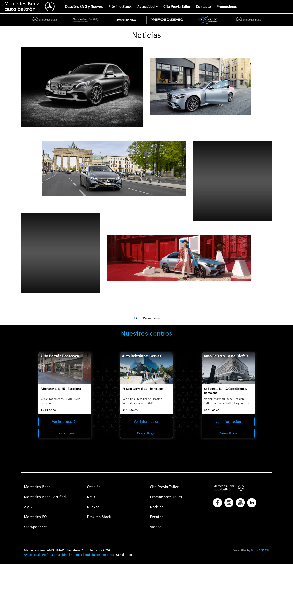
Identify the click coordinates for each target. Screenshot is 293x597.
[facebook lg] (217, 502)
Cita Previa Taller (176, 6)
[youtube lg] (240, 502)
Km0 (91, 496)
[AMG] (126, 20)
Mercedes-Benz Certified (45, 496)
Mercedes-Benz (37, 486)
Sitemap (76, 555)
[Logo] (1, 5)
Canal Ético (124, 555)
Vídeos (155, 526)
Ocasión (93, 486)
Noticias (156, 507)
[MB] (44, 20)
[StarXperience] (207, 20)
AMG (28, 507)
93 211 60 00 (48, 410)
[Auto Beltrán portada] (29, 5)
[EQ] (167, 20)
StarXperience (36, 526)
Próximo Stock (120, 6)
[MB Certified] (85, 20)
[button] (5, 591)
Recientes (151, 318)
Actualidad (146, 6)
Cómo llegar (64, 433)
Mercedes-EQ (35, 516)
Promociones (227, 6)
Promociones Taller (166, 496)
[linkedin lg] (251, 502)
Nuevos (93, 507)
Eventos (156, 516)
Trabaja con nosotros (99, 555)
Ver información (65, 421)
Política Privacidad (55, 555)
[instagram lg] (228, 502)
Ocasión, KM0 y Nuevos (84, 6)
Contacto (203, 6)
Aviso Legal (32, 555)
